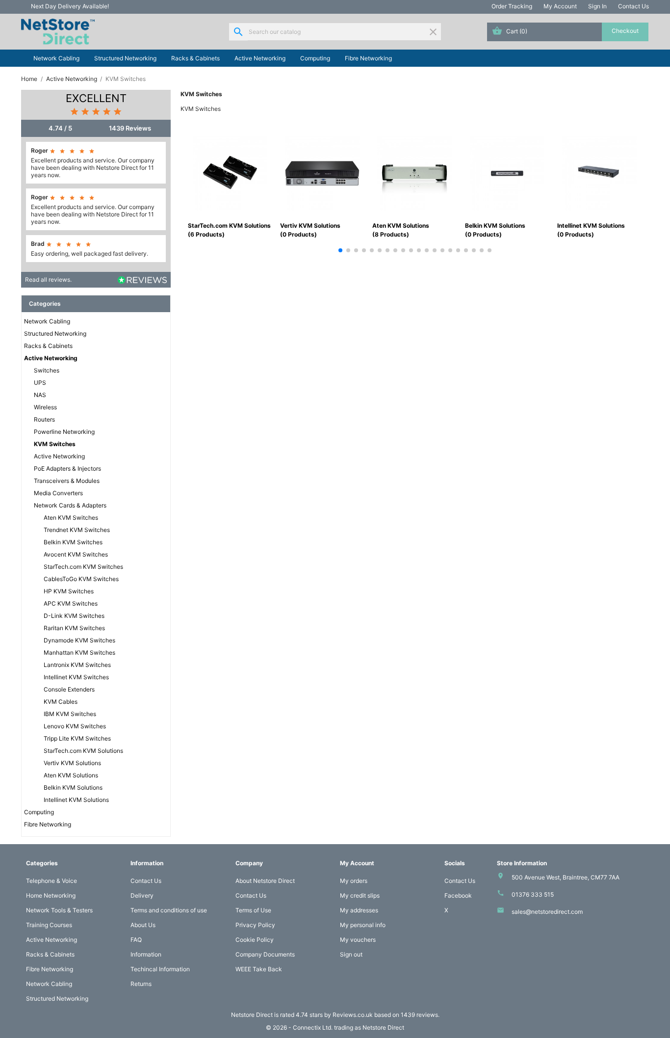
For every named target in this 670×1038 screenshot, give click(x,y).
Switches (46, 370)
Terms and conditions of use (168, 910)
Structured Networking (125, 58)
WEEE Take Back (258, 969)
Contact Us (633, 6)
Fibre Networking (368, 58)
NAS (40, 395)
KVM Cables (60, 701)
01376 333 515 (533, 894)
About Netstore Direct (265, 880)
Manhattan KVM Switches (79, 652)
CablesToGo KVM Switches (81, 579)
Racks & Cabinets (195, 58)
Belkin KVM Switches (73, 542)
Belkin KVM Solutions (73, 787)
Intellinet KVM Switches (76, 677)
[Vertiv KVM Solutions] (322, 172)
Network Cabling (56, 58)
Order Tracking (511, 6)
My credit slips (360, 895)
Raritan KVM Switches (74, 628)
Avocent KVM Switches (76, 554)
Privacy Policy (255, 925)
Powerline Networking (64, 431)
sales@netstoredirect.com (547, 911)
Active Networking (259, 58)
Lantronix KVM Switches (77, 664)
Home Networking (51, 895)
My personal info (363, 925)
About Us (142, 925)
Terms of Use (253, 910)
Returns (141, 983)
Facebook (458, 895)
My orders (353, 880)
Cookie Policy (254, 939)
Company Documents (265, 954)
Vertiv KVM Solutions (72, 763)
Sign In (597, 6)
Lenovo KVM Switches (75, 726)
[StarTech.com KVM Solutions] (230, 172)
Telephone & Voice (51, 880)
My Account (560, 6)
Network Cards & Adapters (70, 505)
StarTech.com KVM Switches (83, 566)
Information (145, 954)
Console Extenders (69, 689)
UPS (40, 382)
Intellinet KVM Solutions (76, 799)
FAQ (136, 939)
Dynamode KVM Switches (79, 640)
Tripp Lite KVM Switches (77, 738)
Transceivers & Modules (67, 480)
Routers (44, 419)
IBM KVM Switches (70, 714)
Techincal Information (160, 969)
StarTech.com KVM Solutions (83, 750)
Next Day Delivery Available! (70, 6)
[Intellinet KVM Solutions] (599, 172)
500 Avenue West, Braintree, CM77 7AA (565, 877)
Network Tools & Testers (59, 910)
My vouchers (358, 939)
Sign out (351, 954)
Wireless (45, 407)
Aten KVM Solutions (71, 775)
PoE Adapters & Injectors (67, 468)
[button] (340, 250)
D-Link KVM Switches (74, 615)
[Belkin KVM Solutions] (507, 172)
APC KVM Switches (71, 603)
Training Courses (49, 925)
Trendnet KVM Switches (77, 529)
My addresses (359, 910)
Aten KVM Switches (71, 517)
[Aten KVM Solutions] (414, 172)
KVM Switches (55, 444)
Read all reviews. (48, 279)
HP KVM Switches (69, 591)
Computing (315, 58)
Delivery (142, 895)
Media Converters (58, 493)
